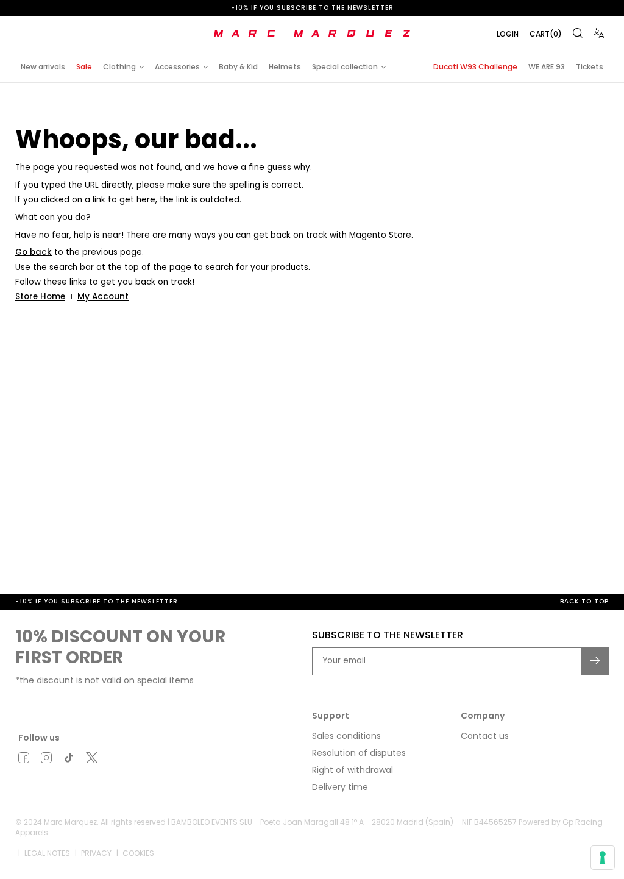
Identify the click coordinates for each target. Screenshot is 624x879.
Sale (84, 67)
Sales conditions (346, 736)
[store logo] (312, 33)
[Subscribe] (595, 661)
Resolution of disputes (359, 753)
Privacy (96, 853)
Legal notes (47, 853)
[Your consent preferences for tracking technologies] (602, 857)
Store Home (40, 296)
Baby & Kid (238, 67)
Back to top (584, 601)
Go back (33, 252)
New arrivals (43, 67)
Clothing (119, 67)
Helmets (285, 67)
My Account (103, 296)
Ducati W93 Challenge (475, 67)
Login (508, 34)
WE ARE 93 (546, 67)
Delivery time (340, 787)
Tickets (589, 67)
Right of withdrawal (352, 770)
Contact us (485, 736)
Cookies (138, 853)
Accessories (177, 67)
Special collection (345, 67)
